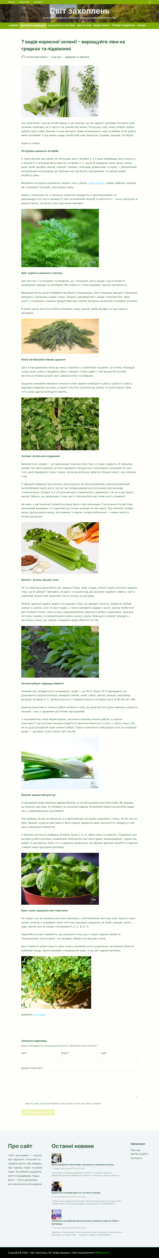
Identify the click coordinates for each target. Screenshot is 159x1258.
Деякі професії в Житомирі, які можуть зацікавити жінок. (83, 1164)
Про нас (11, 2)
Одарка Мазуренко (62, 1168)
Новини (13, 25)
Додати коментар (32, 1068)
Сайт (103, 1053)
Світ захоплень (79, 11)
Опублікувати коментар (38, 1112)
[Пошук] (150, 2)
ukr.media (39, 1014)
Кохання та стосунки (61, 25)
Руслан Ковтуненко (63, 1197)
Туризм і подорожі (123, 25)
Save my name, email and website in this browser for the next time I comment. (63, 1103)
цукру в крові (96, 182)
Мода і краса (101, 25)
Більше (141, 25)
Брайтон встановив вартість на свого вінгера (76, 1192)
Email (65, 1053)
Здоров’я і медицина (33, 25)
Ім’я (24, 1053)
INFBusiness (102, 1252)
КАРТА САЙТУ (24, 2)
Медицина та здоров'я (77, 57)
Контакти (38, 2)
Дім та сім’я (84, 25)
